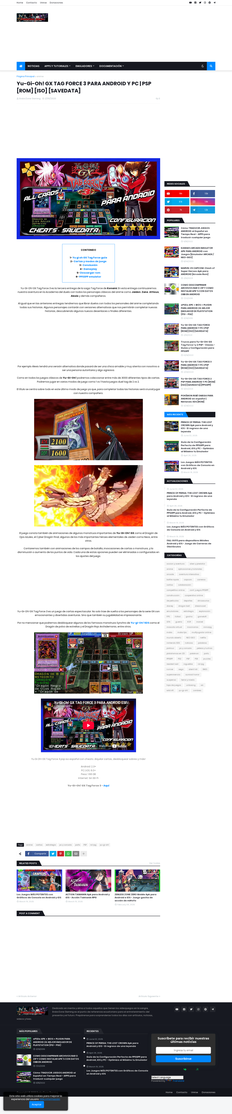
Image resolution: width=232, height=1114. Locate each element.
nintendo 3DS (173, 643)
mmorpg (207, 627)
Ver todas (154, 863)
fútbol (178, 616)
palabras (202, 643)
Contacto (31, 2)
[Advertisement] (153, 34)
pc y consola (65, 844)
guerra (178, 621)
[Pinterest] (60, 853)
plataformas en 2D (176, 653)
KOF (189, 621)
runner (170, 669)
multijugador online (201, 632)
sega (181, 669)
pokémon (194, 653)
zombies (197, 690)
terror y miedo (187, 679)
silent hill (193, 669)
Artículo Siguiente (148, 996)
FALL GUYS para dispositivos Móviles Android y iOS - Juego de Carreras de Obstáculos (189, 543)
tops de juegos (174, 685)
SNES (205, 669)
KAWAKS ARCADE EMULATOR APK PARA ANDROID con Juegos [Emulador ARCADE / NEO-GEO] (197, 253)
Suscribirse (183, 1058)
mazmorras (192, 627)
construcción (173, 595)
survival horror (192, 674)
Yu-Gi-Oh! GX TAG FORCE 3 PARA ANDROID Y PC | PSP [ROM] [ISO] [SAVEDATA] (196, 364)
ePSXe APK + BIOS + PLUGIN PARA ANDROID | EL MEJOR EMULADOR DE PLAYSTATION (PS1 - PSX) (196, 309)
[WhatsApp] (68, 853)
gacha (189, 616)
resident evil (172, 664)
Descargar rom (90, 272)
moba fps (181, 632)
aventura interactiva (189, 574)
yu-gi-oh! (104, 844)
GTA (168, 621)
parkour (170, 648)
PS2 (179, 658)
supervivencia (173, 674)
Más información (50, 1099)
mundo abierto (174, 637)
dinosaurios (203, 600)
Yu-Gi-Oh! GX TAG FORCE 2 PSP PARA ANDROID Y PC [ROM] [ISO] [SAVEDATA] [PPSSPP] (198, 381)
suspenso (171, 679)
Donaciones (56, 2)
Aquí (106, 785)
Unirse (43, 2)
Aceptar (36, 1104)
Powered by (175, 1069)
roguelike (188, 664)
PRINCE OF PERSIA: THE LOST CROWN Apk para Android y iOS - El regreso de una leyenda (197, 427)
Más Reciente (175, 414)
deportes (188, 600)
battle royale (173, 579)
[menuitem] (21, 66)
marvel (199, 621)
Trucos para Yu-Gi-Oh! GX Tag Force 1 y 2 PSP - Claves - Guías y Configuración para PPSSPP (198, 346)
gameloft (202, 616)
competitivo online (175, 590)
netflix (203, 637)
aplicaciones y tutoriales (190, 569)
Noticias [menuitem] (33, 66)
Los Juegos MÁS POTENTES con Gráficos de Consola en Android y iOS (39, 896)
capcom (188, 579)
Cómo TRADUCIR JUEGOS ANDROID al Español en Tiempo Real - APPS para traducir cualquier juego (195, 233)
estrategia (51, 844)
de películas (173, 600)
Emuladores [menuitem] (84, 66)
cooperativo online (194, 595)
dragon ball (184, 606)
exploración (204, 611)
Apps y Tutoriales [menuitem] (56, 66)
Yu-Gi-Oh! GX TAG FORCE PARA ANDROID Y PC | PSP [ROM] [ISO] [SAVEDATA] (195, 328)
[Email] (76, 853)
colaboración (184, 584)
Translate (178, 1081)
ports (77, 844)
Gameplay (90, 269)
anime (40, 76)
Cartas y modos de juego (90, 261)
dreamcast (200, 606)
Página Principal (25, 76)
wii (202, 685)
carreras (201, 579)
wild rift (170, 690)
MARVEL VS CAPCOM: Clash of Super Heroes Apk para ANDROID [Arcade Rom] (198, 271)
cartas (39, 844)
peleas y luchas (204, 648)
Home (20, 2)
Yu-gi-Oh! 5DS (140, 623)
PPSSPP (170, 658)
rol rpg (93, 844)
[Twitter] (53, 853)
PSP (85, 844)
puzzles (207, 658)
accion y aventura (175, 563)
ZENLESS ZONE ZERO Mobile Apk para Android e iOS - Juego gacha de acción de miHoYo (135, 897)
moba (169, 632)
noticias (189, 643)
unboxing (190, 685)
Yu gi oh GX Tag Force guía (90, 257)
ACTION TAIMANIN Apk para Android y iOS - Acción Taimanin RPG (88, 896)
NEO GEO (190, 637)
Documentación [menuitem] (110, 66)
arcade (170, 574)
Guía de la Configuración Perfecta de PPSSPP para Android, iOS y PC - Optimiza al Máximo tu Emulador (197, 447)
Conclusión (90, 265)
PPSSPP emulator (90, 276)
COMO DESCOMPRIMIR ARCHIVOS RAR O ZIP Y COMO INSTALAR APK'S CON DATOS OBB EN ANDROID (197, 289)
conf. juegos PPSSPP (199, 590)
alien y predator (197, 563)
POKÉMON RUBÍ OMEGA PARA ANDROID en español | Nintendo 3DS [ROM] (197, 398)
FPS (168, 616)
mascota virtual (174, 627)
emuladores (172, 611)
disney (170, 606)
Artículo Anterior (27, 996)
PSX (196, 658)
